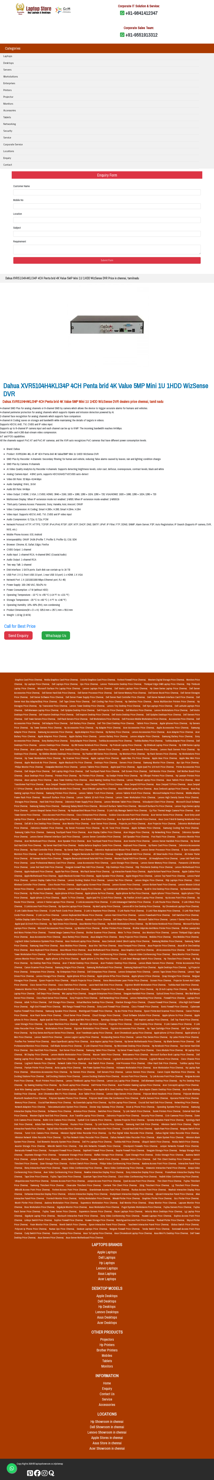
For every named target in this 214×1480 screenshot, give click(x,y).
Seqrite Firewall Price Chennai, (130, 1150)
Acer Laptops (107, 1278)
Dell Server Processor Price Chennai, (95, 692)
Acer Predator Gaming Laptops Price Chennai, (140, 1085)
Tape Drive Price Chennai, (36, 1176)
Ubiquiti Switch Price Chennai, (156, 1141)
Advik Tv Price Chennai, (35, 1002)
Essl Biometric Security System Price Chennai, (59, 1141)
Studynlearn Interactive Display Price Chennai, (132, 1194)
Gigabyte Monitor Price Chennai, (72, 1207)
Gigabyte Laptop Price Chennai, (40, 1215)
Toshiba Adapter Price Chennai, (180, 740)
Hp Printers (107, 1344)
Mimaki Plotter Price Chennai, (127, 1198)
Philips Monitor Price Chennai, (29, 766)
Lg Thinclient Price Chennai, (185, 1185)
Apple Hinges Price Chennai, (139, 875)
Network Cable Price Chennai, (72, 1063)
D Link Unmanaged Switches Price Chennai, (131, 902)
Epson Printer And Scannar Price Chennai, (164, 1010)
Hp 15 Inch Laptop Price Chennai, (172, 989)
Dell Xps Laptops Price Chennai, (158, 705)
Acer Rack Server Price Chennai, (46, 1015)
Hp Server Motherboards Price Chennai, (143, 1041)
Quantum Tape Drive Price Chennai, (100, 1176)
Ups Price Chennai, (89, 684)
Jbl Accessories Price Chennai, (171, 949)
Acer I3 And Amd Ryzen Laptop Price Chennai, (58, 819)
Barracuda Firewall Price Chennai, (31, 1150)
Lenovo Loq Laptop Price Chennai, (123, 1080)
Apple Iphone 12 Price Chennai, (169, 1032)
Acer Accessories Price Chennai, (139, 727)
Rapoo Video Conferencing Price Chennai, (82, 1167)
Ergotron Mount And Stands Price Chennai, (69, 989)
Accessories (9, 110)
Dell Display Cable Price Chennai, (68, 919)
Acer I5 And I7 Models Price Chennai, (98, 819)
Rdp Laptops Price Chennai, (179, 880)
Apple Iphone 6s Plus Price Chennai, (133, 893)
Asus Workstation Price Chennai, (104, 1207)
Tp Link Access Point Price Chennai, (167, 1076)
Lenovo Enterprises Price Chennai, (134, 971)
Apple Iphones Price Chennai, (174, 723)
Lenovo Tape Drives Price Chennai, (169, 971)
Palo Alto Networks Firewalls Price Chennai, (100, 1146)
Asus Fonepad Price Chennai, (132, 945)
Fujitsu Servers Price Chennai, (178, 1207)
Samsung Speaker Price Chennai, (61, 1010)
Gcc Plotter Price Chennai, (186, 1198)
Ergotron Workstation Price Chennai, (91, 1028)
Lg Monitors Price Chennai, (87, 928)
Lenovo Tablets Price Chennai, (94, 766)
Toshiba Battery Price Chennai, (149, 740)
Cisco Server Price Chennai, (43, 984)
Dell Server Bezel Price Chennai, (163, 692)
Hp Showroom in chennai (107, 1421)
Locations (8, 151)
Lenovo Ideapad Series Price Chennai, (48, 810)
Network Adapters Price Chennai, (30, 1106)
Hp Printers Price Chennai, (92, 775)
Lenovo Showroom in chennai (107, 1432)
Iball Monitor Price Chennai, (133, 1202)
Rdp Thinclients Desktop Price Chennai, (155, 867)
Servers (7, 70)
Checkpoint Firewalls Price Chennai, (141, 1146)
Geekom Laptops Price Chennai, (92, 1228)
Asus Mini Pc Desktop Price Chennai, (171, 1233)
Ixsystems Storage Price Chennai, (41, 1154)
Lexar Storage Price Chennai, (29, 1024)
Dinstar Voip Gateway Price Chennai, (107, 1106)
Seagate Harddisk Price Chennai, (139, 993)
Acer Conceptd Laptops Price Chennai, (181, 1085)
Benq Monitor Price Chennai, (185, 954)
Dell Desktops (107, 1301)
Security (7, 131)
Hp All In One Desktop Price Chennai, (161, 888)
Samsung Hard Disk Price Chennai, (143, 1124)
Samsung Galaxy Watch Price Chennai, (79, 806)
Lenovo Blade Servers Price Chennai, (157, 963)
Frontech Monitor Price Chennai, (62, 1198)
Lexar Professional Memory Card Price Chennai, (53, 862)
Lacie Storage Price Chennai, (125, 862)
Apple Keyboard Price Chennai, (39, 871)
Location (17, 214)
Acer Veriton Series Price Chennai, (167, 814)
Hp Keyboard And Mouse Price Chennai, (87, 810)
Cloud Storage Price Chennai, (106, 1015)
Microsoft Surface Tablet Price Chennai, (118, 806)
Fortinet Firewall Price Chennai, (132, 679)
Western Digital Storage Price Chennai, (166, 679)
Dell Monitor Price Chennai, (162, 771)
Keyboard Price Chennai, (135, 845)
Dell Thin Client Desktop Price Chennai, (116, 723)
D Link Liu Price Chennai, (48, 915)
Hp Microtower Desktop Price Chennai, (132, 1045)
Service (7, 138)
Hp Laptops (107, 1262)
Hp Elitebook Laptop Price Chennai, (161, 745)
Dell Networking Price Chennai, (114, 997)
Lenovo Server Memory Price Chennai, (159, 862)
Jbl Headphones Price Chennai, (164, 858)
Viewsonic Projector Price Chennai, (108, 989)
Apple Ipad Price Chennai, (123, 766)
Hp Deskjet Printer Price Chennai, (122, 775)
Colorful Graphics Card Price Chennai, (98, 679)
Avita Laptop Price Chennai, (68, 1067)
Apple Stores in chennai (107, 1437)
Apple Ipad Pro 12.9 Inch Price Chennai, (156, 766)
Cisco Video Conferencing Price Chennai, (138, 1176)
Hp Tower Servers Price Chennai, (46, 727)
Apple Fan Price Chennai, (67, 871)
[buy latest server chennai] (51, 1473)
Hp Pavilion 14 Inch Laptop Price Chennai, (144, 897)
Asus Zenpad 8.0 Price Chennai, (140, 784)
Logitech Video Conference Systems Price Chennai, (39, 941)
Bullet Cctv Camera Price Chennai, (59, 1119)
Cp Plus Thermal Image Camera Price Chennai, (171, 810)
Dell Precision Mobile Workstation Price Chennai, (145, 718)
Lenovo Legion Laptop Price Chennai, (82, 1037)
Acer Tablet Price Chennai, (92, 1093)
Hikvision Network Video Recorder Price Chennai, (38, 1137)
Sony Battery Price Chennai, (55, 740)
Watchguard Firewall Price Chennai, (96, 1010)
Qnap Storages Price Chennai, (176, 976)
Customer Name (21, 186)
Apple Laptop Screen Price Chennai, (93, 884)
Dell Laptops (107, 1257)
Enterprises (9, 83)
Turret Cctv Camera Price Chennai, (42, 1133)
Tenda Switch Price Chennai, (156, 1228)
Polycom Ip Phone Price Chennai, (31, 1228)
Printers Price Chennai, (66, 775)
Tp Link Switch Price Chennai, (137, 1111)
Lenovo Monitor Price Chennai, (29, 958)
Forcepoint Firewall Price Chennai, (65, 1150)
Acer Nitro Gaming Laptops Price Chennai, (35, 1089)
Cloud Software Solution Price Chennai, (142, 1015)
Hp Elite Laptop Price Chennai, (123, 1102)
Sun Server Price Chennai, (72, 1050)
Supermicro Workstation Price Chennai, (100, 1202)
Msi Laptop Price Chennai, (74, 993)
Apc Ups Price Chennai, (188, 762)
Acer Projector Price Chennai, (162, 823)
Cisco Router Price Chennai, (61, 884)
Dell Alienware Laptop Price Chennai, (42, 710)
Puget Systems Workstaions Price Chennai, (142, 1207)
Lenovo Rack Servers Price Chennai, (178, 749)
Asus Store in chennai (107, 1443)
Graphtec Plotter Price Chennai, (157, 1198)
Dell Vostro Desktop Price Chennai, (128, 714)
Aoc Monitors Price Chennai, (156, 932)
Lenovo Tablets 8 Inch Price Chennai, (133, 793)
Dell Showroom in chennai (107, 1427)
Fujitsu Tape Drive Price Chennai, (66, 1176)
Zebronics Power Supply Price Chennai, (84, 801)
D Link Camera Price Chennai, (178, 1024)
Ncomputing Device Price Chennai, (118, 1037)
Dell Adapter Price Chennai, (55, 723)
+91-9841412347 (142, 13)
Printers (7, 90)
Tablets (7, 117)
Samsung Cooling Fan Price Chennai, (181, 827)
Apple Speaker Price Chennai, (110, 875)
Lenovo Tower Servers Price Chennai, (140, 749)
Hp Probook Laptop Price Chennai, (126, 745)
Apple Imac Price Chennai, (165, 758)
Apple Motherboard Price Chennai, (40, 875)
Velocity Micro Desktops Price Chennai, (164, 1211)
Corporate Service (13, 144)
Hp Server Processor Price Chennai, (83, 827)
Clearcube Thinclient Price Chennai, (84, 1185)
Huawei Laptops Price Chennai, (157, 1215)
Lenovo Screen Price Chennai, (126, 884)
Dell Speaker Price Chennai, (136, 836)
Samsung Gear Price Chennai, (44, 945)
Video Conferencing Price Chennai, (110, 954)
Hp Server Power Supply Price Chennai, (136, 1050)
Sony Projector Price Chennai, (84, 997)
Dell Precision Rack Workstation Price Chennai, (70, 954)
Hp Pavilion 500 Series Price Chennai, (100, 753)
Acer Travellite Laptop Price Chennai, (87, 1115)
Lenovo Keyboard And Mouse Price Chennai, (82, 915)
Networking (9, 124)
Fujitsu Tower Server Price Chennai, (60, 1211)
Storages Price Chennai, (26, 801)
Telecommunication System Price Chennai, (68, 1106)
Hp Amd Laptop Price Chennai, (107, 906)
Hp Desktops (107, 1306)
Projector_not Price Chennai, (132, 823)
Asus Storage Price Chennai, (140, 989)
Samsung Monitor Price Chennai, (159, 762)
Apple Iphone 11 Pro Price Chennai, (62, 958)
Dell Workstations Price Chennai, (105, 718)
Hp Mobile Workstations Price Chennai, (126, 923)
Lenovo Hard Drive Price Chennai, (121, 915)
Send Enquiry (18, 635)
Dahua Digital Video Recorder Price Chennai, (177, 1133)
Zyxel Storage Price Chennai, (139, 1154)
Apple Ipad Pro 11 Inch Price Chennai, (104, 897)
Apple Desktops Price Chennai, (172, 967)
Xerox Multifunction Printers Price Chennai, (175, 701)
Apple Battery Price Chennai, (83, 736)
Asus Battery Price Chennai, (76, 936)
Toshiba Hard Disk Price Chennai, (183, 984)
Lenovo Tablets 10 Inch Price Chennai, (96, 797)
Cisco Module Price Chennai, (170, 1050)
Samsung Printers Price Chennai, (62, 793)
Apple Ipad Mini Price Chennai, (85, 1019)
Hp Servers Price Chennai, (83, 1071)
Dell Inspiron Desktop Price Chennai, (93, 714)
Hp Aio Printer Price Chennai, (129, 1010)
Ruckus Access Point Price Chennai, (149, 1189)
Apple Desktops (107, 1295)
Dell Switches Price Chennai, (185, 915)
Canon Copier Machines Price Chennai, (176, 1071)
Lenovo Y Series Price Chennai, (184, 919)
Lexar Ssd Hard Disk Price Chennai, (47, 867)
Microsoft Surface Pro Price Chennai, (155, 806)
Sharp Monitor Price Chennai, (162, 1202)
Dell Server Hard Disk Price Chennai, (59, 692)
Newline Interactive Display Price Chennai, (104, 1172)
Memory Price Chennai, (26, 1102)
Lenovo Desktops (107, 1312)
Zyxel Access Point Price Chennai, (139, 1180)
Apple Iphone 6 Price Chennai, (69, 893)
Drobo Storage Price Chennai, (169, 1154)
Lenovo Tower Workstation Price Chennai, (136, 797)
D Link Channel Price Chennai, (98, 1045)
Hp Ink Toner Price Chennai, (116, 827)
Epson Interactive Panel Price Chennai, (108, 1224)
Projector (8, 97)
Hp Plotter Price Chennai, (42, 893)
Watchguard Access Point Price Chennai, (135, 1220)
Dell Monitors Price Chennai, (139, 710)
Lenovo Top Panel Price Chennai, (170, 875)
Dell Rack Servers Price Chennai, (73, 718)
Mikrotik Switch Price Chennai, (63, 1146)
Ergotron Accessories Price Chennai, (128, 1028)
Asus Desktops (107, 1317)
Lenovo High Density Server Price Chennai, (178, 797)
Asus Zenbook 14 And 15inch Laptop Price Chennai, (126, 941)
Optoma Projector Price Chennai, (130, 1119)
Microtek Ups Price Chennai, (94, 1024)
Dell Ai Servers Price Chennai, (154, 1098)
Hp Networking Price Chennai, (166, 832)
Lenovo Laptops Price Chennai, (98, 688)
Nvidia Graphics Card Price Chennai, (61, 679)
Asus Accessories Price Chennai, (45, 936)
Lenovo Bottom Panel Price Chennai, (159, 884)
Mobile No (18, 200)
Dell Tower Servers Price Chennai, (40, 718)
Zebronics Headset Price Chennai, (47, 827)
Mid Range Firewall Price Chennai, (79, 1006)
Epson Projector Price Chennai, (54, 980)
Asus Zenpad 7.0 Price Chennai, (171, 784)
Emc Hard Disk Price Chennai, (44, 1050)
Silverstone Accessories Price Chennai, (49, 1071)
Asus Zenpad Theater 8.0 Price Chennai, (65, 784)
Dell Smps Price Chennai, (125, 919)
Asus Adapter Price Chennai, (104, 936)
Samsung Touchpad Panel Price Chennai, (66, 832)
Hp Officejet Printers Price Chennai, (157, 775)
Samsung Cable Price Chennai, (30, 832)
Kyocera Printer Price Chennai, (184, 1098)
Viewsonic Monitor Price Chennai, (31, 989)
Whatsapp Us (56, 635)
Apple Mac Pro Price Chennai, (136, 758)
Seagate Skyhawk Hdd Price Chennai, (134, 854)
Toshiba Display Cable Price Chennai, (33, 919)
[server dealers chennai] (30, 1473)
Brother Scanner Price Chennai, (101, 932)
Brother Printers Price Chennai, (116, 928)
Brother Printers (107, 1350)
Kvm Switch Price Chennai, (102, 1063)
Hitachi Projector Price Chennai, (86, 980)
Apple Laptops (107, 1252)
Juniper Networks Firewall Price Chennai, (179, 1146)
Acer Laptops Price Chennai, (44, 749)
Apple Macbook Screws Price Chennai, (76, 875)
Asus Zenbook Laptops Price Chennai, (172, 788)
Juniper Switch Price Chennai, (45, 1159)
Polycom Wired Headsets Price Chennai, (162, 1093)
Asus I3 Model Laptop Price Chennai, (99, 788)
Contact (7, 165)
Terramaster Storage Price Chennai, (75, 1154)
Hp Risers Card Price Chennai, (162, 845)
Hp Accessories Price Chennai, (79, 727)
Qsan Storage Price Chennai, (54, 1163)
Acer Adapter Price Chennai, (180, 732)
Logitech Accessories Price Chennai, (130, 1058)
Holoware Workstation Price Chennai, (134, 1067)
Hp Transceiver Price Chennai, (53, 705)
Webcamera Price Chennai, (136, 1054)
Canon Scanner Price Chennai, (39, 967)
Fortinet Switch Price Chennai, (84, 1163)
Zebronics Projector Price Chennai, (123, 1115)
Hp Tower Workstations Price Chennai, (43, 758)
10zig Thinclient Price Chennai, (154, 1185)
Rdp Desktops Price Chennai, (120, 867)
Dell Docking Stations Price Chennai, (63, 1076)
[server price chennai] (37, 1473)
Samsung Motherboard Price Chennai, (105, 967)
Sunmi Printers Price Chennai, (167, 1111)
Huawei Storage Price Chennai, (100, 1220)
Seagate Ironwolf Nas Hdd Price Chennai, (85, 867)
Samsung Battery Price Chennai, (178, 736)
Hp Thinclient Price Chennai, (177, 958)
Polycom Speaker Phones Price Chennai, (68, 1098)
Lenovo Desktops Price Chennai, (54, 745)
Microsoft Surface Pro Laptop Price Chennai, (59, 688)
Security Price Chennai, (152, 1115)
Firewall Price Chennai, (175, 997)
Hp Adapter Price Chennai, (109, 727)
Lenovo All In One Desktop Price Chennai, (142, 906)
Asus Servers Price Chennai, (51, 1237)
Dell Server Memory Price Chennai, (130, 692)
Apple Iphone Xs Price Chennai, (177, 1015)
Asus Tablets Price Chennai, (180, 779)
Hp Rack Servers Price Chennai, (162, 753)
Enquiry (7, 158)
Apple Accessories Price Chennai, (173, 727)
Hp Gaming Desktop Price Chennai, (41, 1085)
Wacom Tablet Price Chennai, (107, 1054)
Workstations (10, 77)
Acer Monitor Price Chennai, (76, 823)
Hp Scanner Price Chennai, (76, 758)
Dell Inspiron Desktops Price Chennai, (56, 714)
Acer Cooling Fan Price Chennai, (55, 854)
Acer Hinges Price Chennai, (137, 832)
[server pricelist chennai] (45, 1473)
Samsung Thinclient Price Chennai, (47, 1185)
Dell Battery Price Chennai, (83, 723)
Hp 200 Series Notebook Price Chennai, (90, 745)
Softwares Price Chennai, (60, 1111)
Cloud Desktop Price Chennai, (148, 1024)
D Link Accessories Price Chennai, (92, 902)
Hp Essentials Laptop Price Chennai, (90, 1102)
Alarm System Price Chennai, (171, 1137)
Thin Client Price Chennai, (169, 1180)
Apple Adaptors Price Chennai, (89, 732)
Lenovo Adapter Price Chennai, (145, 736)
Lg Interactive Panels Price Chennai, (129, 871)
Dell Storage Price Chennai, (62, 1002)
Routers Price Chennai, (82, 1124)
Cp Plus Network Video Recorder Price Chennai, (86, 1137)
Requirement (19, 241)
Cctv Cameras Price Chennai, (179, 1115)
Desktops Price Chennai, (106, 762)
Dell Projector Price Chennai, (111, 710)
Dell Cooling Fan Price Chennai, (108, 701)
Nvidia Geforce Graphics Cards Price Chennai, (100, 845)
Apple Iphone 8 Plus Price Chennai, (113, 976)
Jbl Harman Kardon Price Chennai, (46, 858)
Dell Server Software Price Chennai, (47, 697)
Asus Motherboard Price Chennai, (104, 949)
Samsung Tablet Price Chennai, (101, 1050)
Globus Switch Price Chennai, (185, 1224)
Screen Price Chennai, (161, 980)
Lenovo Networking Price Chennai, (146, 997)
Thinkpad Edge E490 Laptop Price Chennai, (164, 684)
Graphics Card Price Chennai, (29, 679)
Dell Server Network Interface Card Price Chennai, (171, 697)
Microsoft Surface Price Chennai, (58, 797)
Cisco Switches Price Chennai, (72, 984)
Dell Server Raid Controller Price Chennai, (126, 697)
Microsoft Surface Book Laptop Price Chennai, (172, 1054)
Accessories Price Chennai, (182, 718)
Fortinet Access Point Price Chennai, (70, 1189)
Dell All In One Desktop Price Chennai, (43, 823)
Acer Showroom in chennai (107, 1448)
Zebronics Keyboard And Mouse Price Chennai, (117, 849)
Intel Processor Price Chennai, (131, 1063)
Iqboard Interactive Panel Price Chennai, (175, 1194)
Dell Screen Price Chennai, (135, 771)
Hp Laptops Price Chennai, (37, 684)
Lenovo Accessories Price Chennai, (149, 732)
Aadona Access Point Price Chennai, (159, 1163)
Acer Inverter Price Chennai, (137, 841)
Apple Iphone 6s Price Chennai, (100, 893)
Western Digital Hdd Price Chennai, (131, 858)
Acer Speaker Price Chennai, (72, 841)
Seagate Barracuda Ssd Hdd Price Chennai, (93, 854)
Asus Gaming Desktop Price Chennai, (107, 779)
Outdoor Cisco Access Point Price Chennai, (129, 814)
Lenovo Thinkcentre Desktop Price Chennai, (121, 684)
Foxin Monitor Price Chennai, (44, 1224)
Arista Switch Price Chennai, (75, 1159)
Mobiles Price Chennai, (160, 936)
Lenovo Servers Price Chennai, (106, 749)
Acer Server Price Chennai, (104, 823)
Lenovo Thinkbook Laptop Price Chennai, (85, 1080)
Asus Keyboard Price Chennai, (44, 949)
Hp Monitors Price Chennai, (133, 753)
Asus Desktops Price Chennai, (39, 775)
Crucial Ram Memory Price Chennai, (55, 1102)
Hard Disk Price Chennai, (52, 801)
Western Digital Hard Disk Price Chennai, (49, 1115)
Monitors (8, 104)
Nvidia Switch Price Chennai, (185, 1141)
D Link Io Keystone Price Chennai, (100, 910)
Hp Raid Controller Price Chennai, (46, 849)
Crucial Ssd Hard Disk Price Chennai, (155, 1102)
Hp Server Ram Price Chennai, (78, 849)
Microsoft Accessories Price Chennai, (55, 928)
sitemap (59, 1463)
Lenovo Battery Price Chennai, (114, 736)
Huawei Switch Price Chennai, (105, 1159)
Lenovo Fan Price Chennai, (120, 880)
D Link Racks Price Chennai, (131, 910)
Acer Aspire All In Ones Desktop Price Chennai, (116, 1089)
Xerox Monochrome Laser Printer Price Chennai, (126, 980)
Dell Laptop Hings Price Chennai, (68, 771)
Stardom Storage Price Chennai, (131, 1002)
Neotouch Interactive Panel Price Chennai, (78, 1215)
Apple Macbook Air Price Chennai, (41, 762)
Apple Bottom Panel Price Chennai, (164, 871)
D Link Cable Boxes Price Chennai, (31, 910)
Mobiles (107, 1355)
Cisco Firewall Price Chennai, (145, 1006)
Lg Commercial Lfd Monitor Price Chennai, (123, 888)
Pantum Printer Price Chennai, (39, 1067)
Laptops (7, 56)
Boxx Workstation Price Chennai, (39, 1207)
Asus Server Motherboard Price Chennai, (84, 1237)
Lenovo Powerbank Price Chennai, (154, 915)
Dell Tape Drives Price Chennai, (75, 701)
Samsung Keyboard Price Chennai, (140, 967)
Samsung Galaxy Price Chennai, (45, 806)
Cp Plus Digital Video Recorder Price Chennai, (131, 1133)
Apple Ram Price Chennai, (166, 1128)
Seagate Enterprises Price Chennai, (105, 993)
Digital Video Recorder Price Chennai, (65, 1128)
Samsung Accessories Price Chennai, (56, 732)
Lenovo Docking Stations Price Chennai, (101, 1076)
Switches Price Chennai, (109, 1111)
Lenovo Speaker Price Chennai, (51, 888)
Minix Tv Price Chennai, (129, 932)
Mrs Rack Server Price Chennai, (96, 871)
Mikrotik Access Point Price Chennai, (33, 1189)
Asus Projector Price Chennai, (162, 945)
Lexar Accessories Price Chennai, (93, 862)
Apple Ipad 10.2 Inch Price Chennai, (31, 923)
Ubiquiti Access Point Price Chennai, (32, 1180)
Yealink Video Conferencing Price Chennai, (179, 1176)
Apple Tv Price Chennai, (73, 897)
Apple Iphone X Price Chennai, (146, 976)
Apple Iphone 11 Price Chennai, (45, 897)
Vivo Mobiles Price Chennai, (186, 936)
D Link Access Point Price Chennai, (40, 906)
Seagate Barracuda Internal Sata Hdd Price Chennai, (88, 858)
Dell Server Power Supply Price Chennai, (85, 697)
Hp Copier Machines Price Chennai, (62, 1024)
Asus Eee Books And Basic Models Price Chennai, (58, 788)
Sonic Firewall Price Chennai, (175, 1006)
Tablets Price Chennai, (147, 723)
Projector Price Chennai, (121, 1024)
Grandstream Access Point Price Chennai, (109, 1189)
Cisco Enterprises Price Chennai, (92, 814)
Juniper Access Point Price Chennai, (104, 1180)
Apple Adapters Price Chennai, (53, 736)
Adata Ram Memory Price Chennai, (52, 1124)
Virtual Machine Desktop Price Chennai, (95, 1002)
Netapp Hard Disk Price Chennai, (60, 1058)
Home (107, 1383)
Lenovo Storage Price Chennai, (51, 976)
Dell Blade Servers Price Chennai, (67, 1045)
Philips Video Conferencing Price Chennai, (120, 1163)
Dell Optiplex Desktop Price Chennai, (78, 710)
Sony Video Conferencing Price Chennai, (120, 1215)
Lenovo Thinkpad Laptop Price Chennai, (146, 779)
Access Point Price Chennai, (134, 1076)
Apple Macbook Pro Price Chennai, (76, 762)
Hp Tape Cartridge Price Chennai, (163, 1028)
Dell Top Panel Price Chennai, (185, 1019)
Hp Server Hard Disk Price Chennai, (60, 845)
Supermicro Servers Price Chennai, (96, 1211)
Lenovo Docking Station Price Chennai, (87, 880)
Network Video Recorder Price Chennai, (102, 1128)
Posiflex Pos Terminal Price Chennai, (32, 1041)
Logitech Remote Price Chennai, (41, 1063)
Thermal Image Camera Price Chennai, (66, 932)
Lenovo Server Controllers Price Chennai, (102, 836)
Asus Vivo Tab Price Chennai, (103, 945)
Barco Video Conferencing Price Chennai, (124, 1167)
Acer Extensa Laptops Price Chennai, (74, 1089)
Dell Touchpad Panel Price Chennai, (102, 771)
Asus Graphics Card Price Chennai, (138, 949)
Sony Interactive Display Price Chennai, (145, 1172)
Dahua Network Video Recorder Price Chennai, (133, 1137)
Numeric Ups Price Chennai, (98, 919)
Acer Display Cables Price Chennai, (105, 832)
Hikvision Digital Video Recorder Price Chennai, (84, 1133)
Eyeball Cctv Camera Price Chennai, (95, 1119)
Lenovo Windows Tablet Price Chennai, (122, 801)
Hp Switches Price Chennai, (138, 701)
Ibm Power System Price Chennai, (99, 1067)
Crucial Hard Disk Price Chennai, (137, 1128)
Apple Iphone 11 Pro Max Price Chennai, (100, 958)
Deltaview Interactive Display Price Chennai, (46, 1194)
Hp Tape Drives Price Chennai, (63, 923)
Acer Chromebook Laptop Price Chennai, (134, 1032)
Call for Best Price (20, 626)
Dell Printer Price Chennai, (104, 1085)
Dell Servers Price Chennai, (110, 1071)
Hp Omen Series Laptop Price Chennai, (169, 688)
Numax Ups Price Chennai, (62, 1228)
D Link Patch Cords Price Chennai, (66, 910)
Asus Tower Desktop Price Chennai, (71, 779)
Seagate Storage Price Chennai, (162, 1150)
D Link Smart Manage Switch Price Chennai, (142, 958)
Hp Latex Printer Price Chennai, (184, 1037)
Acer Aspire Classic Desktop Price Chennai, (160, 1089)
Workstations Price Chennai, (59, 1028)
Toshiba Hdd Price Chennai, (127, 1141)
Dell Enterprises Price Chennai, (102, 971)
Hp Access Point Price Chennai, (180, 897)
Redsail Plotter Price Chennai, (171, 1220)
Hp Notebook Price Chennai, (165, 1045)
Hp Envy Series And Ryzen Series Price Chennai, (52, 1032)
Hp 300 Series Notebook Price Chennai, (163, 923)
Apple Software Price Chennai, (147, 827)
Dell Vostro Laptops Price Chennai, (132, 688)
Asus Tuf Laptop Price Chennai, (98, 1233)
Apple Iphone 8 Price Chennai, (81, 976)
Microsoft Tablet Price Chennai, (153, 919)
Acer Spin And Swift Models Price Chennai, (137, 819)
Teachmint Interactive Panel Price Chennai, (149, 1224)
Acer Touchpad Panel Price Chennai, (104, 841)
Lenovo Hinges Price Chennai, (150, 880)
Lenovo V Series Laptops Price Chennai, (56, 902)
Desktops (8, 63)
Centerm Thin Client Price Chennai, (120, 1185)
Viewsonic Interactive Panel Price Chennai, (166, 1167)
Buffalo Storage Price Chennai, (109, 1154)
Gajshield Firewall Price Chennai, (99, 1150)
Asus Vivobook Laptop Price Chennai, (83, 941)
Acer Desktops (107, 1322)
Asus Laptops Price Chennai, (38, 779)
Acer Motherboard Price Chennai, (41, 841)
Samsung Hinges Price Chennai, (70, 967)
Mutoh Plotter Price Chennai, (29, 1202)
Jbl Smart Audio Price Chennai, (168, 854)
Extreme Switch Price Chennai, (136, 1159)
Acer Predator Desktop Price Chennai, (119, 963)
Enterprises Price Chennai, (43, 971)
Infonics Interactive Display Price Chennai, (88, 1194)
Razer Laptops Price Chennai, (129, 1211)
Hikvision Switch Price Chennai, (176, 1124)
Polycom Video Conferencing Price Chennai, (150, 954)
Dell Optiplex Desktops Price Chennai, (164, 714)
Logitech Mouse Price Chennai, (164, 1058)
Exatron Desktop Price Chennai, (67, 1233)
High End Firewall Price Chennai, (45, 1006)
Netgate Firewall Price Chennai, (125, 1228)
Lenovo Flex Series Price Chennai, (152, 1037)
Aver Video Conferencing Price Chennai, (63, 1172)
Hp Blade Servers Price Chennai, (179, 1041)
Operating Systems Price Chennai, (173, 1106)
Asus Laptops (107, 1273)
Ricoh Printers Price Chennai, (50, 1080)
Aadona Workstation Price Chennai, (62, 1202)
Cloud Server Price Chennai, (77, 1015)
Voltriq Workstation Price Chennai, (95, 1198)
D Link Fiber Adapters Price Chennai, (163, 910)
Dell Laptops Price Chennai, (65, 684)
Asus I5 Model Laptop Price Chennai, (135, 788)
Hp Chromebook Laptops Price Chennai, (181, 906)
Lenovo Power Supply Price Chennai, (85, 888)
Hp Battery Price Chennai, (118, 732)
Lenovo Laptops (107, 1268)
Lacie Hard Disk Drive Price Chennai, (106, 984)
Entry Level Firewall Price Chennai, (113, 1006)
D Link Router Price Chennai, (167, 902)
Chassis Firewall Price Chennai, (163, 1002)
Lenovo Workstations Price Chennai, (171, 710)
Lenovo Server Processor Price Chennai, (160, 849)
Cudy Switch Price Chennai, (37, 1233)
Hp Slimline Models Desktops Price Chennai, (60, 753)
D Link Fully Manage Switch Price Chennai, (127, 810)
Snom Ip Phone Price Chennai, (140, 1106)
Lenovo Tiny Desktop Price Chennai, (124, 705)
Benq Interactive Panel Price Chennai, (43, 1167)
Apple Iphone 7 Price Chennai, (165, 893)
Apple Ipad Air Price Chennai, (54, 1019)
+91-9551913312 (142, 34)
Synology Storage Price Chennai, (117, 1019)
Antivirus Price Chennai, (85, 1111)
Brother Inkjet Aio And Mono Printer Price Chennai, (156, 928)
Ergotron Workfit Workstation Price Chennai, (146, 984)
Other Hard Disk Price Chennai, (162, 1063)
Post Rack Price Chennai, (163, 836)
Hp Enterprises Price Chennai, (71, 971)
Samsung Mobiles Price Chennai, (167, 941)
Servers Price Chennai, (131, 762)
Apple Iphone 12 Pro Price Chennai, (95, 1058)
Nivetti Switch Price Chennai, (74, 1224)
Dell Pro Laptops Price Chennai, (97, 1141)
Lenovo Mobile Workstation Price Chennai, (71, 1054)
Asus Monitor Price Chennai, (92, 923)
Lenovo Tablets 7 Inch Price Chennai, (97, 793)
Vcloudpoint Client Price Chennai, (159, 801)
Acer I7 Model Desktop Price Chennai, (81, 963)
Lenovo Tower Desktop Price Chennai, (87, 705)
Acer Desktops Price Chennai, (74, 749)
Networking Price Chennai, (187, 1102)
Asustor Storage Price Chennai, (30, 1146)
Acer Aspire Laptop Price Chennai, (106, 1041)
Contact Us (107, 1393)
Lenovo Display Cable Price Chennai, (48, 880)
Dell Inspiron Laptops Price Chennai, (151, 1019)
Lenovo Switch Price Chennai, (48, 1037)
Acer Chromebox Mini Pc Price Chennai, (57, 1093)
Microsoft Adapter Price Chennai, (169, 793)
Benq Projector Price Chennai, (133, 936)
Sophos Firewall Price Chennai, (69, 1220)
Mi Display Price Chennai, (37, 1054)
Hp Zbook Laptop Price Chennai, (74, 1085)
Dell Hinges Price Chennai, (38, 771)
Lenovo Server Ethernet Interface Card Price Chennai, (55, 836)
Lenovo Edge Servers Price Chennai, (124, 1093)
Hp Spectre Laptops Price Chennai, (75, 906)
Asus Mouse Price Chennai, (73, 949)
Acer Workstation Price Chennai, (168, 1067)
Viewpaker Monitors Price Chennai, (62, 766)
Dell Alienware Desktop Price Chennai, (159, 1080)
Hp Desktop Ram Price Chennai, (45, 963)
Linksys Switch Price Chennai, (38, 1220)
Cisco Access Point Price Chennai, (58, 814)
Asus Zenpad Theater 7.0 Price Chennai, (104, 784)
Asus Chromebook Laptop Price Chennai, (133, 1233)
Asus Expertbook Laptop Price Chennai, (70, 1041)
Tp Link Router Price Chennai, (110, 1124)
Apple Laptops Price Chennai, (105, 758)
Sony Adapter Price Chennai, (83, 740)
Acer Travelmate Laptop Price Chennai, (94, 1032)
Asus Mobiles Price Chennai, (73, 945)
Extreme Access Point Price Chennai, (68, 1180)
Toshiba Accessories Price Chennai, (116, 740)
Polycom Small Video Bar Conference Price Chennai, (114, 1098)
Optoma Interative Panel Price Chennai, (166, 1119)
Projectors (107, 1339)
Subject (17, 227)
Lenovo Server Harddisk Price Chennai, (170, 841)
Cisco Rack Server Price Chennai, (52, 997)
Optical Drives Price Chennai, (170, 993)
